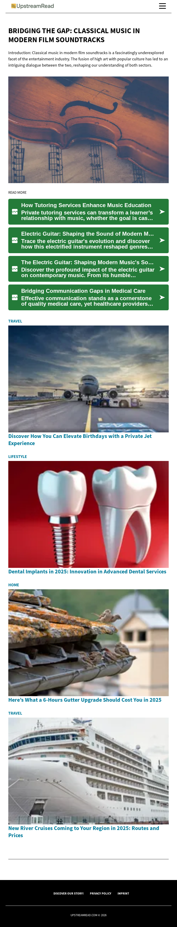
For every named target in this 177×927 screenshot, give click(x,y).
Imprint (123, 893)
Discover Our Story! (68, 893)
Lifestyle (17, 456)
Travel (15, 321)
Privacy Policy (100, 893)
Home (13, 584)
